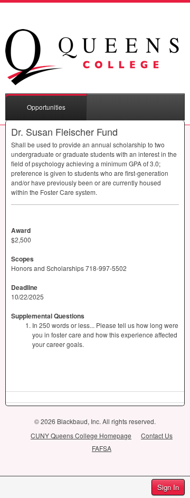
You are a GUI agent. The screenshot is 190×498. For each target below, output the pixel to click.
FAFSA (101, 448)
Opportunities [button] (46, 106)
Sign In (168, 487)
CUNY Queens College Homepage (81, 435)
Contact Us (157, 435)
